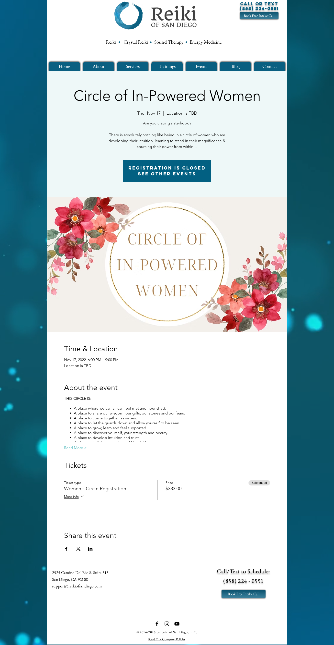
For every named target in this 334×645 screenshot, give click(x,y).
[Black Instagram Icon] (167, 624)
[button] (98, 66)
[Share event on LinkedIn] (90, 549)
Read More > (75, 447)
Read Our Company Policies (166, 639)
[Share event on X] (78, 549)
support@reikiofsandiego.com (77, 586)
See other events (167, 174)
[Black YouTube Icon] (177, 624)
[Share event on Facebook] (66, 549)
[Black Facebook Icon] (157, 624)
